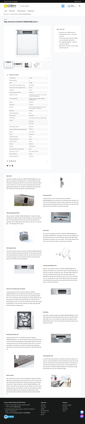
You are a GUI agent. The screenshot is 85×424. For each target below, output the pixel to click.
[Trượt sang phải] (48, 58)
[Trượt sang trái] (45, 58)
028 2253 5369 (17, 412)
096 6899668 (27, 412)
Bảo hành (43, 412)
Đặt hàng (43, 405)
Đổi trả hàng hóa (45, 410)
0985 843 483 (17, 406)
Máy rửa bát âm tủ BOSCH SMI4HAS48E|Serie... (21, 14)
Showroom (65, 408)
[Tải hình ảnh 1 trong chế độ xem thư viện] (8, 65)
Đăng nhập (78, 1)
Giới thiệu (65, 407)
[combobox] (42, 6)
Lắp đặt (42, 408)
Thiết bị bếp (11, 11)
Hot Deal (15, 1)
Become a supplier (67, 405)
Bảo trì (42, 414)
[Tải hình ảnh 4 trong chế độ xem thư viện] (36, 65)
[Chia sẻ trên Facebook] (7, 166)
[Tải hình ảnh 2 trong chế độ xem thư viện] (17, 65)
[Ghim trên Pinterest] (12, 166)
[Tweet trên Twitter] (10, 166)
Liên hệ (64, 410)
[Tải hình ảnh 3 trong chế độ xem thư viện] (27, 65)
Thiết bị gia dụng (21, 11)
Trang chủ (7, 14)
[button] (79, 6)
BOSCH (5, 19)
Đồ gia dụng (30, 11)
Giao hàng (43, 407)
